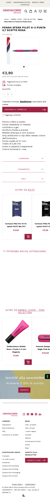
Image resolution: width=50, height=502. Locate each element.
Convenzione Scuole (33, 441)
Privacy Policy (17, 484)
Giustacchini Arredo (10, 476)
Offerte (28, 438)
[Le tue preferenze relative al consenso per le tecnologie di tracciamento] (47, 376)
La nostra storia (8, 459)
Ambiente (6, 462)
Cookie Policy (30, 484)
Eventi (8, 2)
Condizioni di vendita (10, 435)
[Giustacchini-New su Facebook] (28, 414)
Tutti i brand (30, 428)
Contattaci (25, 5)
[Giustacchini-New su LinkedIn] (40, 414)
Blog (27, 448)
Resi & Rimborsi (8, 428)
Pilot (31, 189)
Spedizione (25, 101)
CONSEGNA (24, 158)
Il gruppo (5, 456)
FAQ (3, 431)
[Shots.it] (25, 496)
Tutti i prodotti (30, 425)
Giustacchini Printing (10, 469)
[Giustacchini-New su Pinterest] (36, 414)
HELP (23, 179)
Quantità (6, 89)
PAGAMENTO (23, 169)
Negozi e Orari (38, 2)
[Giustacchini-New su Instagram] (24, 414)
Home (6, 19)
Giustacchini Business (10, 466)
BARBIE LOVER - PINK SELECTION (23, 19)
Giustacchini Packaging (11, 472)
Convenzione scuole (21, 2)
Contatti (28, 435)
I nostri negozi (30, 431)
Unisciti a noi (34, 460)
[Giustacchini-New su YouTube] (32, 414)
